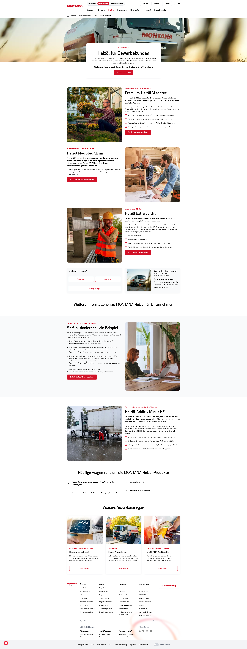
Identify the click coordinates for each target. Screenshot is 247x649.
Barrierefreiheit (143, 645)
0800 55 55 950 (125, 72)
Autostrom (83, 595)
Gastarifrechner (103, 591)
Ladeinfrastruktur (124, 602)
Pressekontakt (143, 608)
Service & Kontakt (160, 10)
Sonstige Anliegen (94, 289)
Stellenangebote (143, 591)
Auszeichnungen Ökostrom (87, 608)
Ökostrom (90, 10)
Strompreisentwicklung (86, 612)
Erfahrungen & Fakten (145, 615)
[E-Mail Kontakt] (147, 631)
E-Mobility (122, 584)
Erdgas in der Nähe (104, 605)
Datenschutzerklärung (121, 645)
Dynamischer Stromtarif (86, 602)
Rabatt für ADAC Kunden (145, 612)
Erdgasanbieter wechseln (106, 602)
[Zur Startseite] (74, 7)
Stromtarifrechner (85, 591)
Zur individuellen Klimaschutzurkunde (82, 377)
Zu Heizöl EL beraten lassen (139, 252)
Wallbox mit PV (123, 595)
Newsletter (142, 605)
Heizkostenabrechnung (125, 605)
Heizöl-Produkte (105, 16)
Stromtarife (83, 588)
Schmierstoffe (134, 10)
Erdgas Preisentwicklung (106, 612)
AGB (110, 645)
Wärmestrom (83, 598)
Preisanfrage (81, 279)
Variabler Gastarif (104, 598)
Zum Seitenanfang (170, 586)
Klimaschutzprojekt (144, 598)
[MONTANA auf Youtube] (151, 631)
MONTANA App (143, 595)
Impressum (133, 645)
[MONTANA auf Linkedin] (140, 631)
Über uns (145, 3)
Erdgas (100, 10)
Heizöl (110, 10)
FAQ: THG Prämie (124, 598)
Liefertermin (108, 279)
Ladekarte (122, 588)
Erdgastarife (102, 588)
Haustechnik (121, 10)
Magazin (156, 3)
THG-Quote (122, 591)
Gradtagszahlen (123, 608)
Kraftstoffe (147, 10)
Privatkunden (92, 3)
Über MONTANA (144, 584)
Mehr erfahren (84, 568)
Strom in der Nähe (85, 605)
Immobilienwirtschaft (117, 3)
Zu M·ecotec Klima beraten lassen (83, 179)
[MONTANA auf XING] (143, 631)
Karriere (167, 3)
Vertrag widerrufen (82, 645)
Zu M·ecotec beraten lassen (139, 132)
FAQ (92, 645)
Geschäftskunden (103, 3)
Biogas (101, 595)
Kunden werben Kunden (145, 602)
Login (178, 3)
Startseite (73, 16)
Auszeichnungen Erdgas (105, 608)
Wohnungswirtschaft (125, 631)
